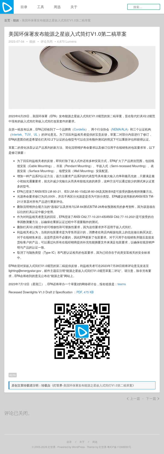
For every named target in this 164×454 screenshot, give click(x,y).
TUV (28, 134)
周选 (57, 6)
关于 (73, 6)
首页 (7, 20)
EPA (13, 375)
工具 (40, 6)
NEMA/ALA (119, 129)
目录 (23, 6)
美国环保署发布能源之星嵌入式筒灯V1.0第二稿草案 (97, 385)
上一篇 (133, 398)
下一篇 (153, 398)
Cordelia (79, 129)
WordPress (78, 447)
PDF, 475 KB (85, 292)
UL (36, 134)
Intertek (17, 134)
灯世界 (52, 447)
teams (121, 284)
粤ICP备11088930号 (119, 447)
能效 (16, 20)
